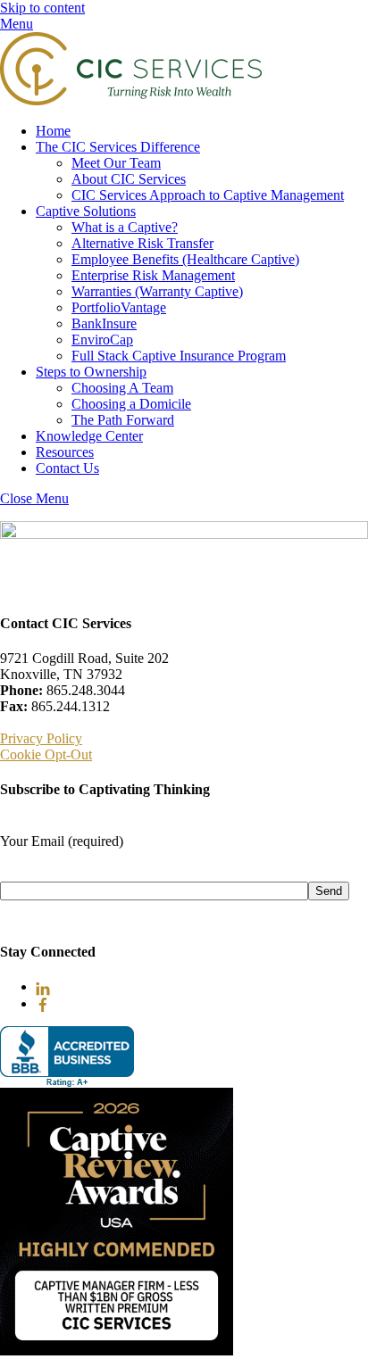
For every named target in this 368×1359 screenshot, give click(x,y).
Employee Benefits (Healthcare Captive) (185, 259)
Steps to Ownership (91, 371)
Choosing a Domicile (131, 403)
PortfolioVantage (118, 307)
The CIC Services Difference (118, 146)
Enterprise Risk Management (153, 275)
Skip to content (42, 7)
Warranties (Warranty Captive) (157, 291)
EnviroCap (102, 339)
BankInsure (104, 323)
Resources (65, 452)
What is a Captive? (124, 227)
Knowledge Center (89, 435)
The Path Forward (122, 419)
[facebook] (43, 1003)
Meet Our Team (116, 162)
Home (53, 130)
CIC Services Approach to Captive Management (207, 195)
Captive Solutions (86, 211)
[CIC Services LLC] (131, 100)
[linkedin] (43, 986)
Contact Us (67, 468)
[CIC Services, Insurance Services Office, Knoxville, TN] (67, 1057)
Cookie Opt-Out (46, 754)
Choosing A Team (122, 387)
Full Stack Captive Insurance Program (178, 355)
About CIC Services (128, 178)
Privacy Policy (41, 738)
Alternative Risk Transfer (142, 243)
